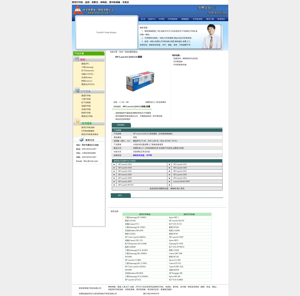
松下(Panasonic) (87, 71)
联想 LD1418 (130, 221)
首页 (121, 52)
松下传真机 (86, 102)
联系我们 (221, 19)
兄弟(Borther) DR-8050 (134, 273)
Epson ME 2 (173, 217)
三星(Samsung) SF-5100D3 (135, 217)
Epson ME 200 (174, 276)
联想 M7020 (174, 227)
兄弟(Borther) (86, 77)
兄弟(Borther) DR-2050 (134, 230)
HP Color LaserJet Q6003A (135, 237)
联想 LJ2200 (174, 250)
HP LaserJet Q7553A (133, 280)
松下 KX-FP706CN (176, 247)
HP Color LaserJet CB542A (135, 267)
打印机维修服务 (88, 131)
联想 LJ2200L (174, 230)
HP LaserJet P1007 (176, 237)
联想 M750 (173, 234)
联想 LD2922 (130, 234)
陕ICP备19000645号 (151, 294)
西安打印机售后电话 (89, 134)
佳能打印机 (86, 106)
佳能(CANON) (87, 74)
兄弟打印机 (86, 109)
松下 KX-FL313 (175, 224)
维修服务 (185, 19)
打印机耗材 (172, 19)
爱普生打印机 (87, 116)
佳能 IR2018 (174, 270)
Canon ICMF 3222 (176, 267)
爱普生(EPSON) (87, 84)
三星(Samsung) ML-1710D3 (136, 263)
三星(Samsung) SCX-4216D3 (136, 250)
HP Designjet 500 (175, 273)
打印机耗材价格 (180, 65)
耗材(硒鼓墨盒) (131, 52)
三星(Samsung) (87, 67)
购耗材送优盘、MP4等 (142, 155)
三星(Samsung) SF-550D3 (135, 227)
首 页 (143, 19)
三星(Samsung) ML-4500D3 (136, 253)
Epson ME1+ (174, 240)
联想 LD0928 (130, 247)
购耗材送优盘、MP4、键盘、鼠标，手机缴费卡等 (169, 45)
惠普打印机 (86, 96)
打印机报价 (178, 61)
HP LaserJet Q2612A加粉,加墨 (136, 106)
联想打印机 (86, 113)
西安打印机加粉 (88, 127)
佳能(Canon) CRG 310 (133, 240)
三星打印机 (86, 99)
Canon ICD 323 (175, 263)
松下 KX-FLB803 (176, 280)
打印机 (161, 19)
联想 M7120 (174, 257)
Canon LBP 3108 (175, 253)
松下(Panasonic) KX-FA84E (136, 244)
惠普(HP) (85, 64)
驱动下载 (210, 19)
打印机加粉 (197, 19)
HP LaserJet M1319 (176, 221)
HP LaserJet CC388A (133, 260)
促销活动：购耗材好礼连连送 (185, 58)
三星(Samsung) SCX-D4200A (136, 276)
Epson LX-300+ (175, 260)
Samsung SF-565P (176, 244)
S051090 (128, 257)
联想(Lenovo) (86, 81)
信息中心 (152, 19)
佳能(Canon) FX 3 (132, 224)
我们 (178, 188)
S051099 (128, 270)
